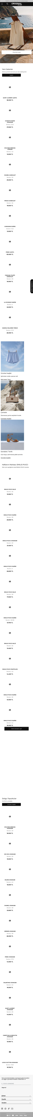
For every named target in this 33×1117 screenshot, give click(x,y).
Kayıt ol (4, 1087)
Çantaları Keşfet (6, 418)
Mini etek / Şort (6, 379)
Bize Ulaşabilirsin (31, 286)
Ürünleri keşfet (6, 458)
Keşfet (11, 75)
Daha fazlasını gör (16, 728)
